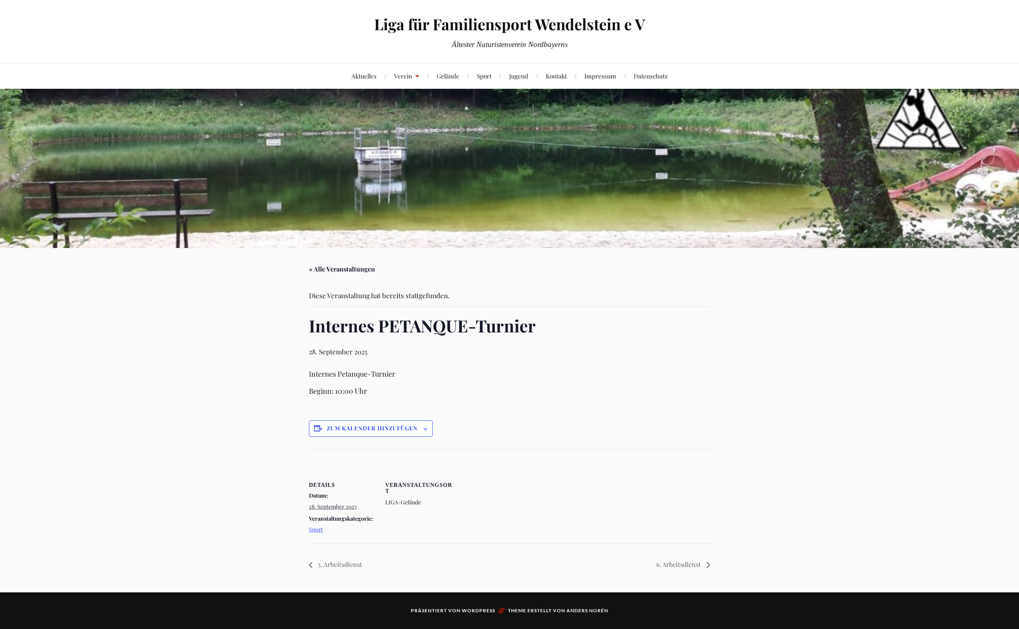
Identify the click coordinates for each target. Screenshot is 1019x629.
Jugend (518, 76)
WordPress (478, 610)
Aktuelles (364, 76)
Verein (403, 76)
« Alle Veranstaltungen (342, 269)
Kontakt (556, 76)
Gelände (448, 76)
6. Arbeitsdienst (679, 564)
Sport (484, 76)
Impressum (600, 76)
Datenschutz (651, 76)
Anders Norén (587, 610)
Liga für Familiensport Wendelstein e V (509, 24)
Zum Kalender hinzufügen (372, 428)
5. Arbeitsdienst (339, 564)
